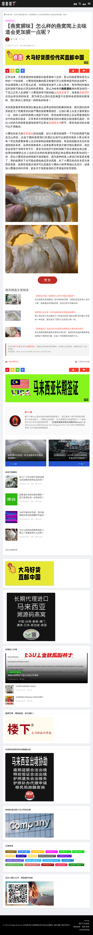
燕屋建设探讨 (65, 852)
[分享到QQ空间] (12, 71)
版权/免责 (85, 927)
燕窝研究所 (30, 346)
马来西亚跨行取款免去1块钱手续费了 (30, 697)
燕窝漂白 (84, 92)
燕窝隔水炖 (55, 122)
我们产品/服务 (84, 923)
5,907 (23, 39)
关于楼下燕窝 (24, 852)
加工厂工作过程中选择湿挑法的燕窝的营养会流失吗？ (31, 478)
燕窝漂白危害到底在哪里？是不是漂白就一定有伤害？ (31, 496)
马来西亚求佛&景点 (33, 860)
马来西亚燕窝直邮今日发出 (26, 686)
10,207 (40, 537)
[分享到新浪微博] (7, 71)
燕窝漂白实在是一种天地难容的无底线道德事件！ (56, 312)
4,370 (40, 484)
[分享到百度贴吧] (23, 71)
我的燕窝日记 (22, 14)
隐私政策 (77, 927)
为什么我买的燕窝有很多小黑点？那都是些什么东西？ (31, 531)
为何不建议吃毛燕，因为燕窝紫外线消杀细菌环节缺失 (31, 513)
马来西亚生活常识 (32, 865)
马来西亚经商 (47, 865)
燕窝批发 (32, 856)
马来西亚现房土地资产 (14, 865)
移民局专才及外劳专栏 (47, 856)
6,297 (40, 519)
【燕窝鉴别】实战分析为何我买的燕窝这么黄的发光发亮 (59, 329)
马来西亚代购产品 (64, 856)
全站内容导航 (84, 930)
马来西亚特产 (67, 860)
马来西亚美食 (61, 865)
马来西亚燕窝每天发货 (51, 860)
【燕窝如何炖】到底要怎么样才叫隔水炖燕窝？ (55, 296)
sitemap (86, 920)
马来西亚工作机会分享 (14, 860)
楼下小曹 (14, 39)
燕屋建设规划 (78, 852)
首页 (15, 14)
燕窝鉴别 (28, 133)
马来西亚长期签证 (76, 865)
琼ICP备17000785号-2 (62, 925)
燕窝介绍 (10, 856)
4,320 (40, 502)
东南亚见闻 (11, 852)
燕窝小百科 (21, 856)
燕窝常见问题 (84, 362)
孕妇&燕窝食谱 (37, 852)
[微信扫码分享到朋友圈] (18, 71)
